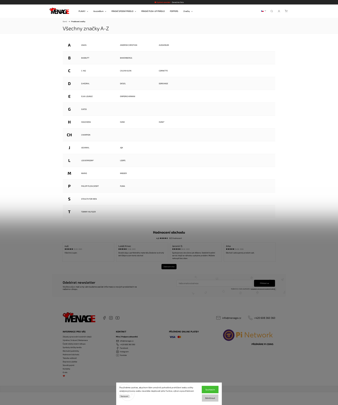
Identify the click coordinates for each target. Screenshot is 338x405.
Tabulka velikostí (70, 358)
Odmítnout (210, 398)
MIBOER (123, 173)
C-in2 (83, 71)
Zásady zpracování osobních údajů (77, 336)
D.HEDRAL (85, 83)
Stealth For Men (89, 199)
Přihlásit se (264, 283)
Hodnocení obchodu (71, 354)
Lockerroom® (87, 160)
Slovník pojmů (68, 365)
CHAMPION (85, 135)
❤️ (64, 376)
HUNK (122, 122)
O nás (65, 372)
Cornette (163, 71)
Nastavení (124, 396)
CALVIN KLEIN (125, 71)
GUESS (84, 109)
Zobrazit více (169, 266)
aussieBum (164, 45)
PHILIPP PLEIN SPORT (90, 186)
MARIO (84, 173)
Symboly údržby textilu (72, 347)
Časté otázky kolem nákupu (74, 344)
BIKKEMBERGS (126, 58)
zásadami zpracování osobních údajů (263, 289)
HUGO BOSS (86, 122)
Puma (122, 186)
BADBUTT (85, 58)
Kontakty (66, 369)
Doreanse (163, 83)
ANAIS (83, 45)
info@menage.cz (231, 317)
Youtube (117, 318)
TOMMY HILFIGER (88, 212)
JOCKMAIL (85, 147)
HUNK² (161, 122)
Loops (122, 160)
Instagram (111, 318)
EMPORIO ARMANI (127, 96)
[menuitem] (83, 11)
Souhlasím (210, 389)
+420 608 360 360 (264, 317)
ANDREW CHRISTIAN (128, 45)
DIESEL (123, 83)
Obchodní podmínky (71, 351)
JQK (121, 147)
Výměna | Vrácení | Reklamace (75, 340)
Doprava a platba (70, 361)
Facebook (104, 318)
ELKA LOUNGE (87, 96)
